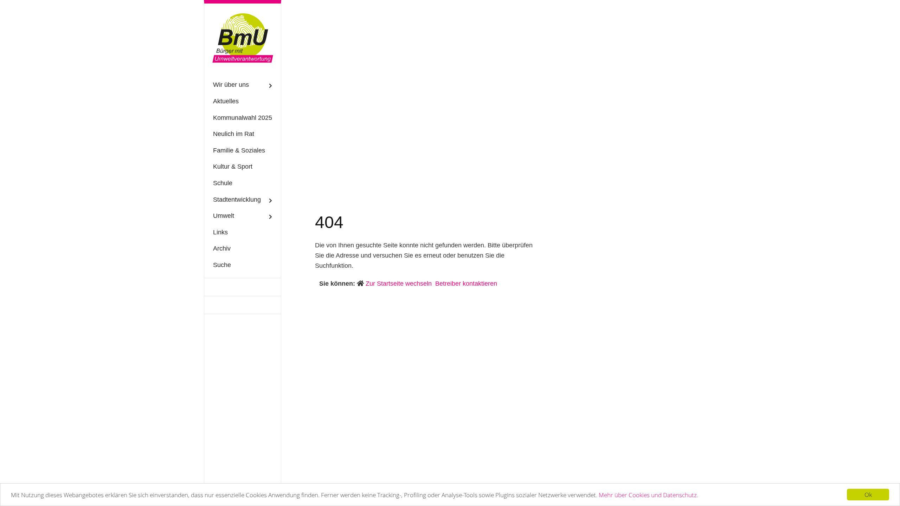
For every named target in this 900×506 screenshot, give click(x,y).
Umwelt (223, 215)
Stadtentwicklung (237, 199)
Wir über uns (231, 84)
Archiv (222, 248)
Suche (222, 264)
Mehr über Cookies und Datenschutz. (648, 495)
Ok (868, 495)
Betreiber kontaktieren (466, 283)
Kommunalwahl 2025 (242, 117)
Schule (222, 183)
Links (220, 232)
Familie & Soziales (239, 150)
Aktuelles (226, 101)
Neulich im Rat (233, 133)
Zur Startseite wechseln (398, 283)
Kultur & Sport (232, 166)
